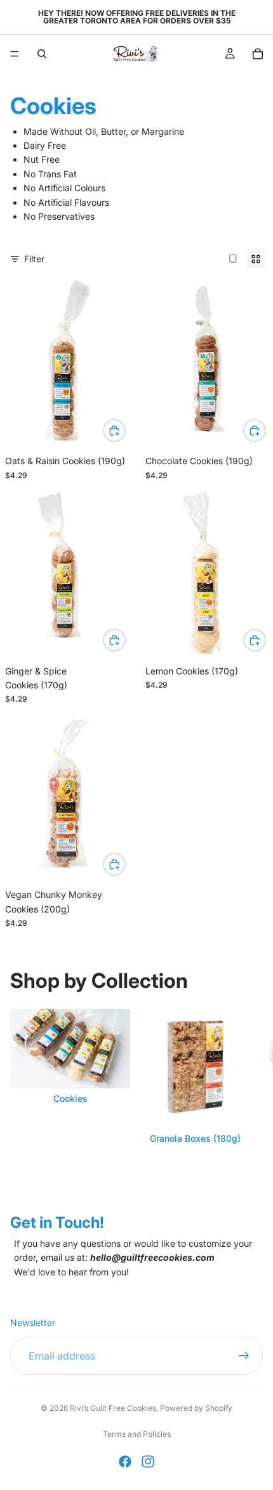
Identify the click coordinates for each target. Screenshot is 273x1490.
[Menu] (14, 53)
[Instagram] (148, 1461)
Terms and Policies (137, 1434)
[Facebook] (125, 1461)
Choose (125, 430)
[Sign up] (243, 1356)
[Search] (42, 54)
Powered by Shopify (196, 1408)
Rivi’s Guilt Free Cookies (113, 1408)
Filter (34, 258)
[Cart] (258, 54)
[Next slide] (249, 1095)
